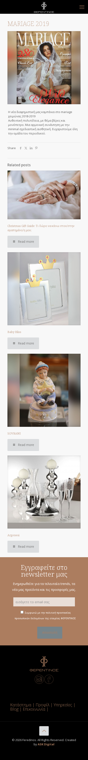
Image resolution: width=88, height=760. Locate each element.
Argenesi (13, 535)
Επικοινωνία (34, 709)
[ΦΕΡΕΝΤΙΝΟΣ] (44, 6)
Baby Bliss (14, 332)
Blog (14, 709)
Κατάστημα (20, 704)
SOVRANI (14, 433)
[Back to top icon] (44, 731)
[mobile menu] (82, 7)
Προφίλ (42, 704)
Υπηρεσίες (63, 704)
